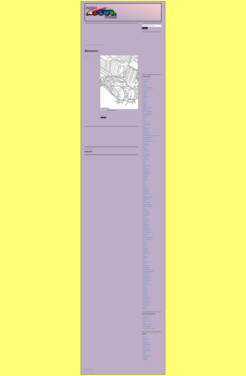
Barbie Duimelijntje (147, 107)
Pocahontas (145, 249)
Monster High (146, 228)
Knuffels (145, 352)
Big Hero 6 (145, 117)
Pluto (144, 247)
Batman (145, 109)
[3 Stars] (103, 110)
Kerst (144, 195)
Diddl (144, 146)
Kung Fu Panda (146, 202)
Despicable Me (146, 144)
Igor (144, 185)
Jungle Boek (145, 191)
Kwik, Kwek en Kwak (147, 204)
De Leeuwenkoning (147, 137)
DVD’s (144, 346)
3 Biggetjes (145, 81)
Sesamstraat (146, 262)
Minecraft (145, 222)
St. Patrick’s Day (146, 273)
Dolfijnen (145, 148)
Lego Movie (145, 209)
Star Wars (145, 275)
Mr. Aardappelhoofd (147, 232)
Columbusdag (146, 131)
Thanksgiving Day (147, 280)
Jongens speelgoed (147, 350)
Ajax (144, 83)
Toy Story (145, 291)
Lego (144, 208)
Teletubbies (145, 278)
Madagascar (145, 215)
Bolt (144, 118)
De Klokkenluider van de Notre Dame (151, 135)
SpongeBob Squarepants (148, 271)
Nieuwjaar (145, 236)
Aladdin (145, 85)
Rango (144, 254)
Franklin (145, 157)
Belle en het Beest (147, 115)
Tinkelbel (145, 288)
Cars (144, 126)
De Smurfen (145, 143)
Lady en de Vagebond (147, 206)
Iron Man (145, 187)
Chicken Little (146, 128)
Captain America (146, 124)
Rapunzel (145, 256)
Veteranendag (146, 299)
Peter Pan (145, 243)
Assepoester (145, 96)
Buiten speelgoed (147, 344)
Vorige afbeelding (88, 44)
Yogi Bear (145, 308)
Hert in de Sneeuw (147, 320)
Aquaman (145, 92)
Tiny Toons (145, 289)
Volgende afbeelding (98, 44)
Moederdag (145, 226)
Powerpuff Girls (146, 252)
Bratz (144, 120)
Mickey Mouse (146, 221)
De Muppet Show (146, 139)
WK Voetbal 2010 (146, 302)
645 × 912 (86, 57)
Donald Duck (146, 150)
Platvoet (145, 245)
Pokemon (145, 250)
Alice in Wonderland (147, 87)
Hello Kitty (145, 176)
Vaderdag (145, 295)
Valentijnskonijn (146, 326)
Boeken (144, 340)
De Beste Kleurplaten (89, 369)
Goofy (144, 167)
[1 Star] (100, 110)
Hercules (145, 178)
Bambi (144, 104)
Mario (144, 217)
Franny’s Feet (146, 159)
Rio (144, 260)
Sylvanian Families (147, 276)
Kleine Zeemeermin (147, 196)
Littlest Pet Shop (146, 213)
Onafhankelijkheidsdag (148, 237)
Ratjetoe (145, 258)
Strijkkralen (145, 359)
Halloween (145, 170)
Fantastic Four (146, 156)
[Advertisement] (112, 33)
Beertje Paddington (147, 111)
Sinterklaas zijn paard (147, 324)
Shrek (144, 263)
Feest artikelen (146, 348)
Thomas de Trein (147, 284)
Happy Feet (145, 174)
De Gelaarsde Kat (147, 133)
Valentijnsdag (146, 297)
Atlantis (144, 98)
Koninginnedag (146, 198)
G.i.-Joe (144, 163)
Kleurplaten (145, 317)
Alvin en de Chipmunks (148, 89)
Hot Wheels (145, 180)
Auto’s (144, 100)
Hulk (144, 182)
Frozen (144, 161)
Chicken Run (145, 130)
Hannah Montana (147, 172)
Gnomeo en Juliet (146, 165)
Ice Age (144, 183)
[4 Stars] (105, 110)
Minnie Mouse (146, 224)
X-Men (144, 306)
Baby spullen (146, 339)
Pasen (144, 241)
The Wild (145, 282)
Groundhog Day (146, 169)
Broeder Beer (146, 122)
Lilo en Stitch (146, 211)
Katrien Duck (146, 193)
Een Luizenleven (146, 154)
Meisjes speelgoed (147, 355)
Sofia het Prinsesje (147, 269)
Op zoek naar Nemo (147, 239)
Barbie (144, 105)
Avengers (145, 102)
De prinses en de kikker (148, 141)
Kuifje (144, 200)
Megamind (145, 219)
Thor (144, 286)
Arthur (144, 94)
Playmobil (145, 357)
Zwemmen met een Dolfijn (149, 328)
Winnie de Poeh (146, 301)
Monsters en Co (146, 230)
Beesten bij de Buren (147, 113)
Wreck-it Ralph (146, 304)
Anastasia (145, 91)
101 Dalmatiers (146, 79)
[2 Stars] (102, 110)
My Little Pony (146, 234)
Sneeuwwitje (146, 267)
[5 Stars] (106, 110)
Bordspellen (145, 342)
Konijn (144, 322)
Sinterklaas (145, 265)
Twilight (145, 293)
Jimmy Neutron (146, 189)
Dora (144, 152)
